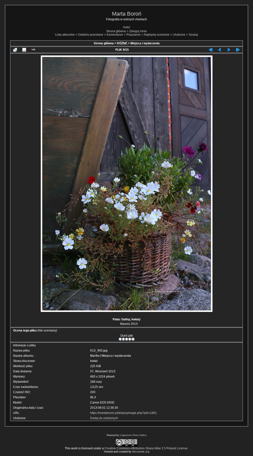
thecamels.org (140, 451)
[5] (133, 339)
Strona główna (116, 31)
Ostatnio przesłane (90, 34)
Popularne (133, 34)
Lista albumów (65, 34)
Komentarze (115, 34)
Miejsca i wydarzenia (145, 43)
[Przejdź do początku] (210, 49)
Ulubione (179, 34)
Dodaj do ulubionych (104, 418)
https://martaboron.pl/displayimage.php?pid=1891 (123, 413)
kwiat (94, 361)
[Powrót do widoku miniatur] (15, 49)
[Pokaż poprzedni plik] (219, 49)
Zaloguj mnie (138, 31)
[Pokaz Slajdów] (33, 49)
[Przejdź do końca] (237, 49)
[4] (129, 339)
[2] (123, 339)
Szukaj (193, 34)
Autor (126, 27)
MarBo (95, 355)
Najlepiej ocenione (156, 34)
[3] (126, 339)
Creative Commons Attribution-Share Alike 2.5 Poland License (146, 448)
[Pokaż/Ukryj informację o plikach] (24, 49)
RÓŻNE (122, 43)
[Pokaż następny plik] (228, 49)
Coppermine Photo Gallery (133, 435)
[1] (120, 339)
